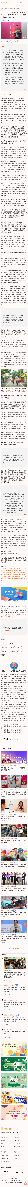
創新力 (11, 643)
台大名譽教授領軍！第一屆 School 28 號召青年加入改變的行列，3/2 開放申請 (13, 889)
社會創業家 (10, 766)
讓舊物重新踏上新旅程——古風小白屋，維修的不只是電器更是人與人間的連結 (14, 1004)
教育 (3, 656)
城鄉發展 (3, 910)
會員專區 (19, 2)
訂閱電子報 (17, 1158)
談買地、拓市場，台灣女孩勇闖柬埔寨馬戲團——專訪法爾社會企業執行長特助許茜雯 (13, 793)
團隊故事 (3, 1141)
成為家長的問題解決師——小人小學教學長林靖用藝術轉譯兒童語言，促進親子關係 (13, 865)
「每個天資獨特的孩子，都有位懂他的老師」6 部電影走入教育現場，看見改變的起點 (14, 975)
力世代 (4, 643)
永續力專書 (17, 1147)
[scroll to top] (25, 1183)
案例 (9, 20)
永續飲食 (12, 1015)
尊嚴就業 (16, 8)
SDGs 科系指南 (5, 1161)
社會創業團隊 (4, 1155)
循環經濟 (12, 1000)
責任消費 (6, 1029)
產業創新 (12, 985)
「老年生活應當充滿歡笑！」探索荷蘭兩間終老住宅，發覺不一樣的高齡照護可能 (14, 990)
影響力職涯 (5, 652)
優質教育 (10, 8)
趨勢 (15, 766)
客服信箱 (16, 1155)
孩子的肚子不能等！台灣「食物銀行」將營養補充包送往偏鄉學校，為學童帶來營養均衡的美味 (15, 1019)
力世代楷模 (14, 652)
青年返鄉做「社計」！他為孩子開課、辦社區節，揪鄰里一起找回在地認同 (13, 914)
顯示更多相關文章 (14, 948)
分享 (2, 41)
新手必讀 (16, 1141)
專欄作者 (3, 1144)
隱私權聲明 (14, 1178)
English (3, 1147)
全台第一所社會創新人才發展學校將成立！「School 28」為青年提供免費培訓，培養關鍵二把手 (13, 939)
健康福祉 (6, 985)
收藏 (15, 41)
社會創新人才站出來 (8, 647)
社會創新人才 (4, 1158)
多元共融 (3, 790)
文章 (6, 8)
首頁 (2, 8)
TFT (22, 652)
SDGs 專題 (17, 1144)
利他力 (19, 647)
